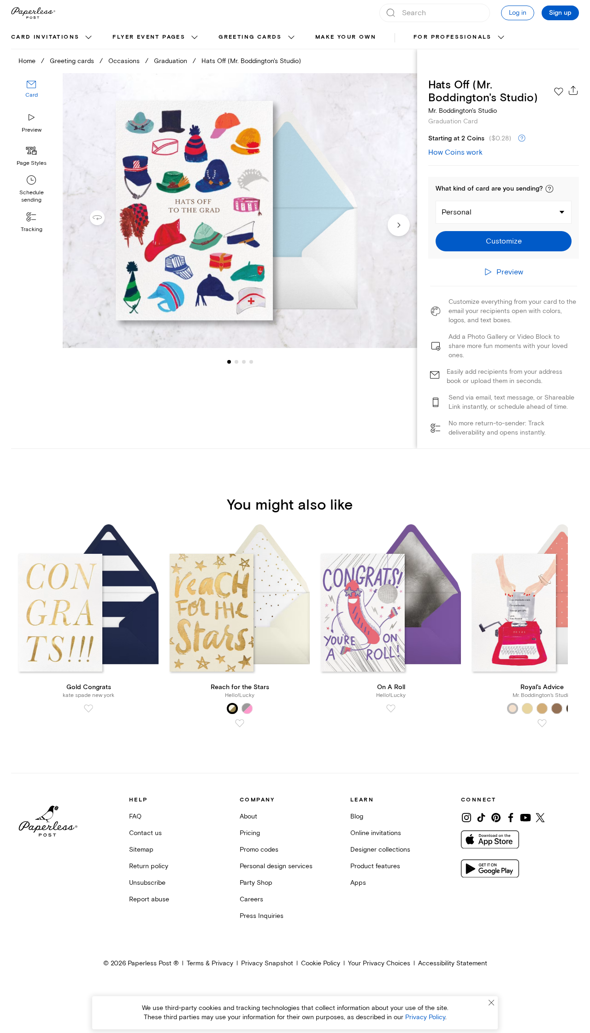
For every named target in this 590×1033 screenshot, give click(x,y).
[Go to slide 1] (229, 362)
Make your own (345, 37)
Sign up (560, 13)
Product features (375, 866)
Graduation (170, 61)
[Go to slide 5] (251, 362)
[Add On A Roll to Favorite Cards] (390, 708)
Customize (504, 241)
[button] (549, 188)
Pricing (250, 833)
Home (26, 61)
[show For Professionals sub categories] (501, 38)
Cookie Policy (320, 963)
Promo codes (259, 849)
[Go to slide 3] (236, 362)
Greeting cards (250, 37)
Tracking (31, 229)
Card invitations (45, 37)
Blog (356, 816)
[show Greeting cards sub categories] (291, 38)
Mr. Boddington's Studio (462, 111)
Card (31, 95)
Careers (251, 899)
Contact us (145, 833)
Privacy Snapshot (267, 963)
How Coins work (455, 152)
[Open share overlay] (573, 90)
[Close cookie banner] (491, 1002)
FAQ (135, 816)
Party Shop (256, 883)
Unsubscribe (147, 883)
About (248, 816)
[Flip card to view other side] (104, 217)
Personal (457, 212)
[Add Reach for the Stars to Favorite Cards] (239, 723)
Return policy (148, 866)
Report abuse (149, 899)
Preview (31, 130)
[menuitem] (52, 38)
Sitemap (141, 849)
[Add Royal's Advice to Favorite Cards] (542, 723)
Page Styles (32, 163)
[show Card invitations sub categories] (88, 38)
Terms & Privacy (210, 963)
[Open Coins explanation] (522, 138)
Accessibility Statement (452, 963)
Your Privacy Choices (379, 963)
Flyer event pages (148, 37)
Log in (517, 13)
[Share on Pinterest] (496, 817)
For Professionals (452, 37)
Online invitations (375, 833)
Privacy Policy (425, 1017)
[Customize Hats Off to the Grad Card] (240, 211)
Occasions (124, 61)
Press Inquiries (261, 916)
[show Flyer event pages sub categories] (194, 38)
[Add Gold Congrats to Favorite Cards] (88, 708)
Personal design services (276, 866)
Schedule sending (31, 196)
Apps (358, 883)
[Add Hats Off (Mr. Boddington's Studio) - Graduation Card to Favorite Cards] (558, 91)
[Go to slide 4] (244, 362)
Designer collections (380, 849)
